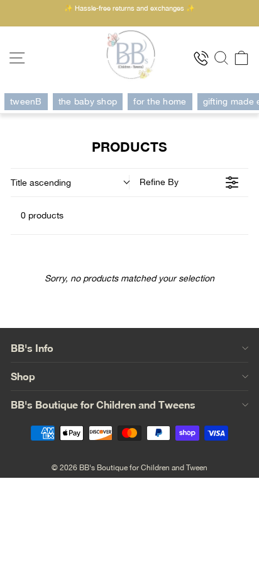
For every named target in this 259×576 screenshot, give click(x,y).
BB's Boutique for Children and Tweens (103, 404)
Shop (23, 376)
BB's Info (32, 348)
